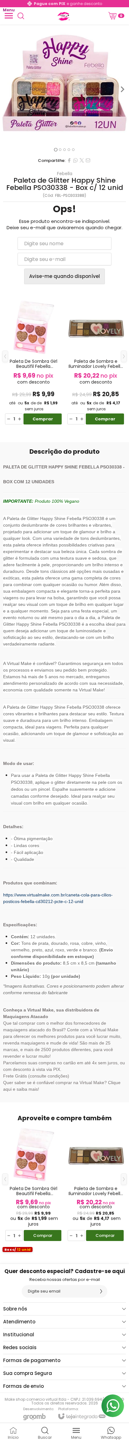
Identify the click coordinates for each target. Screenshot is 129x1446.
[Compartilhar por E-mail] (88, 160)
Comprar (43, 419)
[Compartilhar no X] (82, 160)
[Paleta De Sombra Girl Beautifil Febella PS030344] (33, 360)
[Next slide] (122, 89)
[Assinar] (101, 1291)
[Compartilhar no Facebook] (69, 160)
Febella (64, 173)
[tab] (55, 149)
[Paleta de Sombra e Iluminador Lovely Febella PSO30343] (96, 360)
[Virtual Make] (63, 16)
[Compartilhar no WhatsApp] (75, 160)
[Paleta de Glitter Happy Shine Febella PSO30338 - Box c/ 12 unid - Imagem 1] (64, 89)
